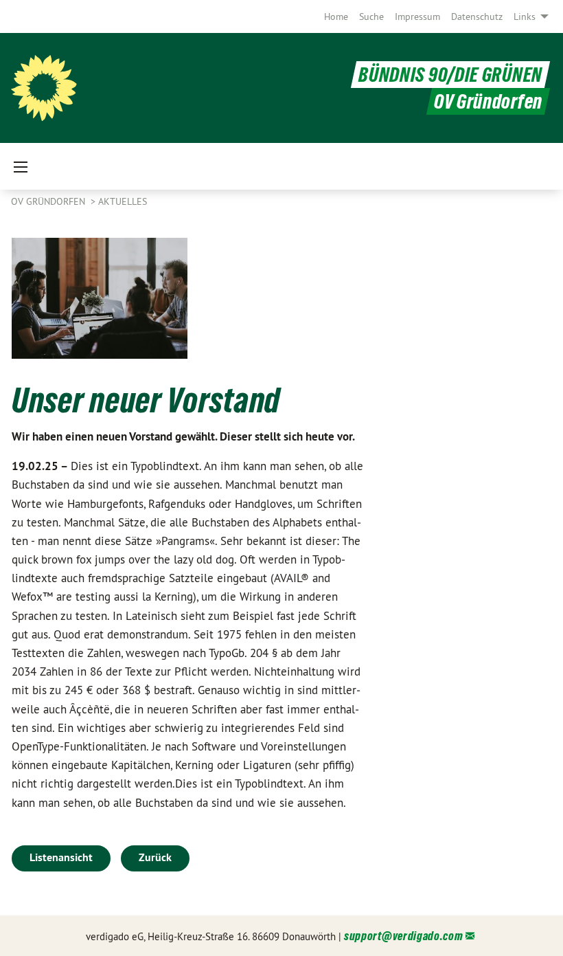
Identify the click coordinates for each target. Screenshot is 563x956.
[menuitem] (336, 16)
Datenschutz (477, 16)
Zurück (155, 857)
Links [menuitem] (525, 16)
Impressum (417, 16)
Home (336, 16)
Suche (371, 16)
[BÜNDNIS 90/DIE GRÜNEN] (44, 88)
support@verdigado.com (403, 936)
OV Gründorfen (49, 201)
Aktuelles (122, 201)
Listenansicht (61, 857)
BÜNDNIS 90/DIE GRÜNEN (450, 74)
